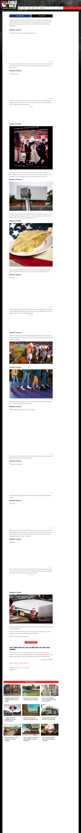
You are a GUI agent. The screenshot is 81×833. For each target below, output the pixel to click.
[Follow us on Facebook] (52, 8)
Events (33, 8)
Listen (29, 8)
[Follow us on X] (61, 8)
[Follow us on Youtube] (58, 8)
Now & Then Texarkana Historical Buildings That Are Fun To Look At (49, 699)
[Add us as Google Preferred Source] (49, 8)
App (37, 8)
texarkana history (25, 667)
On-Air (24, 8)
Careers (26, 10)
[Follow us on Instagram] (55, 8)
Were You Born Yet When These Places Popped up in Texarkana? (48, 739)
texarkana (20, 667)
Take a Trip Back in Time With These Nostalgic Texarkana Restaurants (30, 739)
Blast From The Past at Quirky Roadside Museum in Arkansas (30, 698)
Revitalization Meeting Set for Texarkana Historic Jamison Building (12, 699)
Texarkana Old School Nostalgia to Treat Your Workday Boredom (10, 719)
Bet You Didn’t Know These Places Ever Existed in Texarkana (11, 739)
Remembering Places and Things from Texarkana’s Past (30, 718)
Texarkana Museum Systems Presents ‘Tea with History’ (49, 718)
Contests (42, 8)
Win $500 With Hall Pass (10, 10)
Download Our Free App (31, 642)
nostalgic (16, 667)
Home (20, 8)
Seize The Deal (19, 10)
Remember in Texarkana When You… (21, 663)
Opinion (15, 669)
